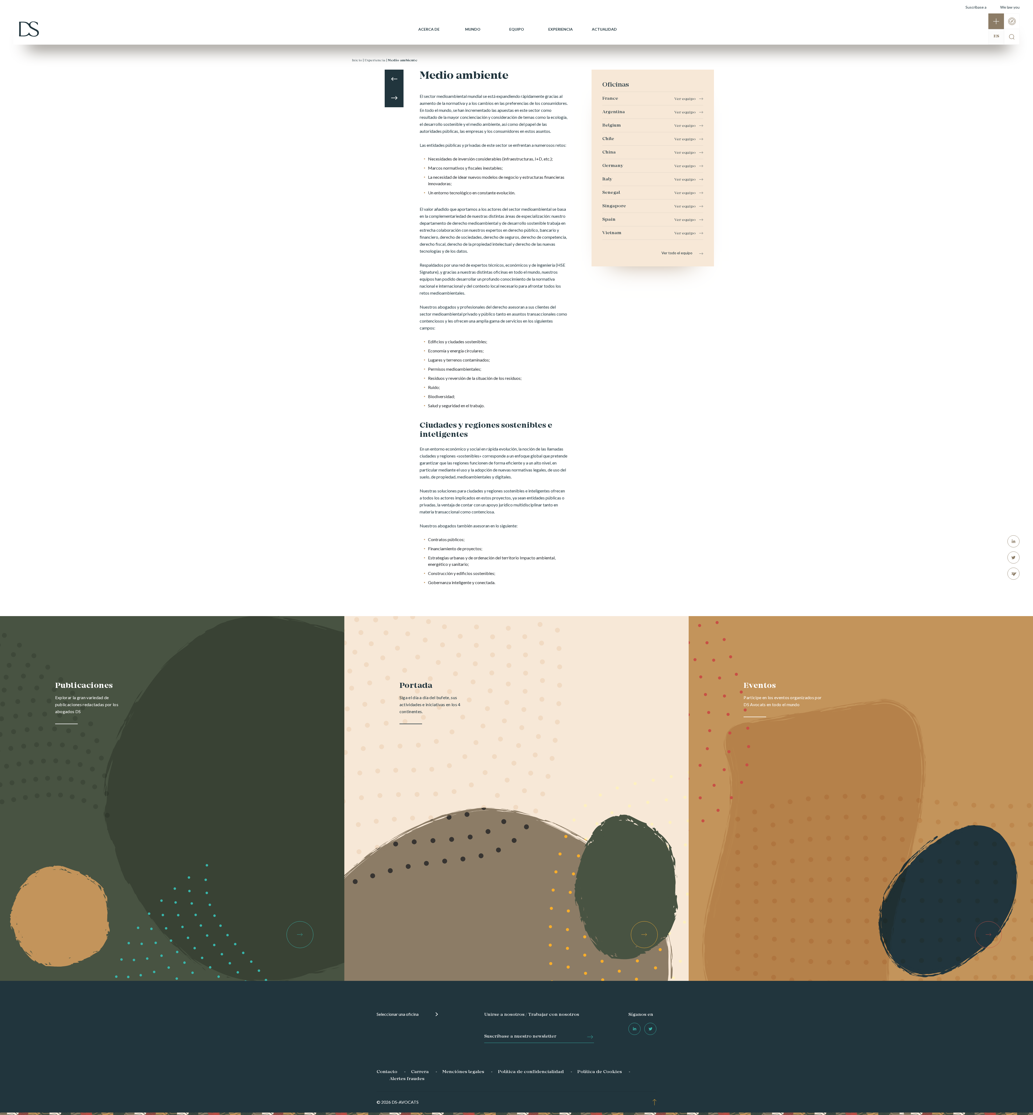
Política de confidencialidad (531, 1072)
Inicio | (358, 60)
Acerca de (429, 29)
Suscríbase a (975, 7)
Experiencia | (376, 60)
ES (996, 36)
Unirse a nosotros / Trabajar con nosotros (531, 1014)
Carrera (420, 1072)
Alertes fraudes (407, 1079)
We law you (1010, 7)
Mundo (472, 29)
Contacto (387, 1072)
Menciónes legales (463, 1072)
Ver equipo (685, 99)
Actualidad (604, 29)
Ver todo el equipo (676, 253)
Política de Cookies (599, 1072)
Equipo (516, 29)
